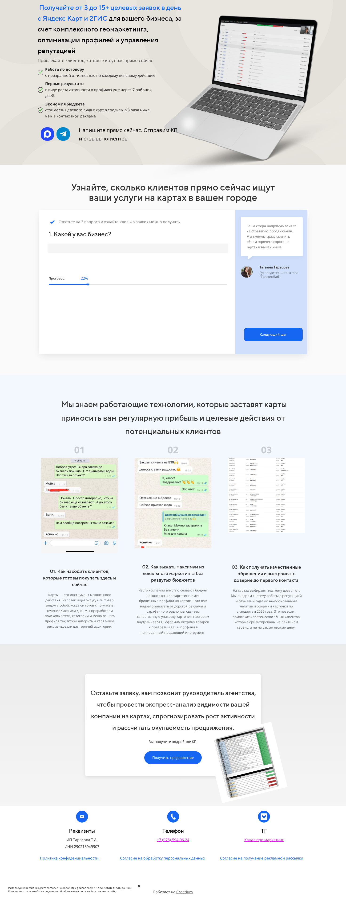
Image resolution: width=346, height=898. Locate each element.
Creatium (184, 891)
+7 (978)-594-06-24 (173, 839)
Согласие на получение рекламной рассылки (261, 858)
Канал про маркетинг (264, 839)
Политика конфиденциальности (69, 858)
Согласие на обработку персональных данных (162, 858)
